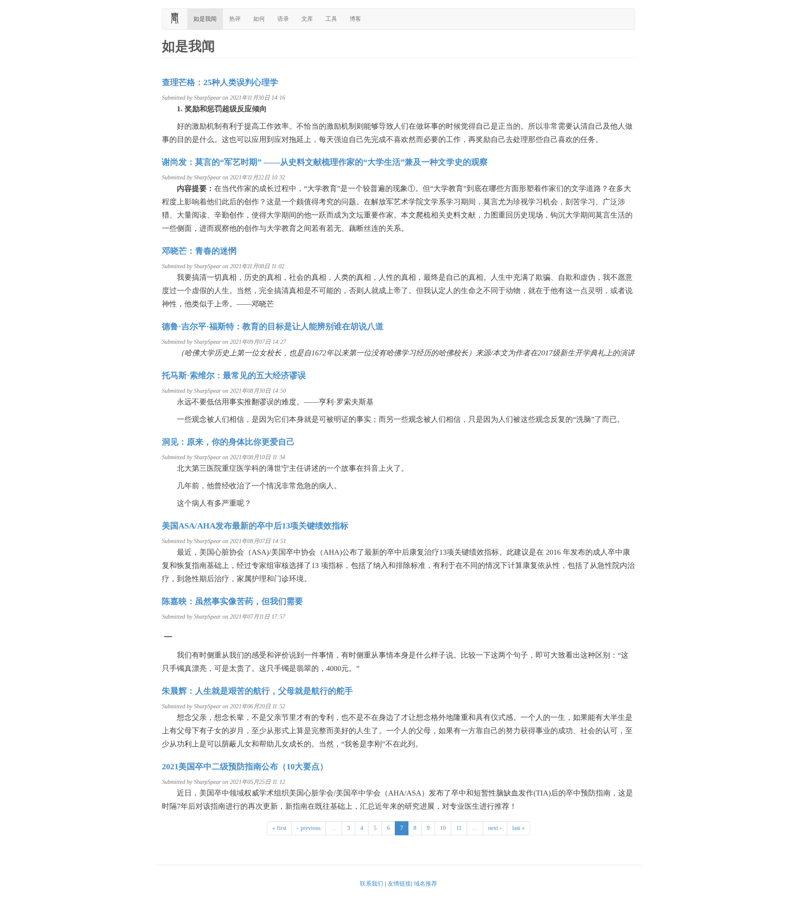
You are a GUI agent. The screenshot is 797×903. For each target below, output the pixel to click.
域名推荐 (425, 884)
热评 (235, 19)
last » (518, 828)
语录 (283, 19)
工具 (331, 19)
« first (279, 828)
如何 (259, 19)
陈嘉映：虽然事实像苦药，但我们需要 (232, 601)
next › (495, 828)
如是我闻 (205, 19)
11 (459, 828)
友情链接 (399, 884)
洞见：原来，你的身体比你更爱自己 (228, 441)
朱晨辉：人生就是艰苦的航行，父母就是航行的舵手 (257, 690)
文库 (307, 19)
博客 (355, 19)
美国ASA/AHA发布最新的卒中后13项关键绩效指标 (255, 525)
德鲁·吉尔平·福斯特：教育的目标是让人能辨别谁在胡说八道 (273, 326)
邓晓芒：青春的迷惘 (199, 250)
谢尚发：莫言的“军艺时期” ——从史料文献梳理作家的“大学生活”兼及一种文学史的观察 (325, 161)
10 (443, 828)
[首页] (178, 18)
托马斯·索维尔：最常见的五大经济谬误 (234, 375)
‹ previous (308, 828)
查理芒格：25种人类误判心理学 (220, 82)
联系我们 (371, 884)
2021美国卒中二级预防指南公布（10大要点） (245, 766)
